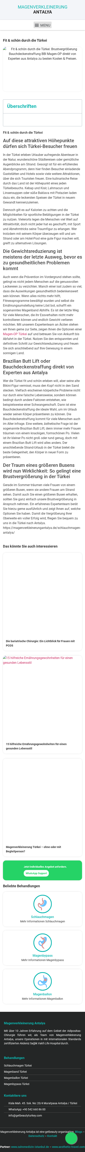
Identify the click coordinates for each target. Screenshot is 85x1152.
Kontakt (52, 1136)
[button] (43, 25)
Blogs (78, 1131)
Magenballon (42, 994)
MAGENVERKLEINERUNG (42, 9)
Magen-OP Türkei (15, 334)
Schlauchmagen (42, 917)
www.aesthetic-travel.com (68, 1146)
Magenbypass (43, 955)
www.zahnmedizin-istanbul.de (30, 1146)
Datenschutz (36, 1136)
